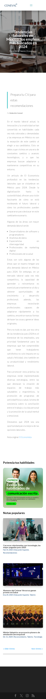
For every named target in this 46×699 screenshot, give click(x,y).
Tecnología (38, 637)
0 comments (31, 51)
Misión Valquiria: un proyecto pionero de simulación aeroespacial (21, 633)
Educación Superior (21, 550)
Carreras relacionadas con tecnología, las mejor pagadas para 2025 (22, 546)
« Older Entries (9, 649)
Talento (23, 51)
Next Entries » (37, 649)
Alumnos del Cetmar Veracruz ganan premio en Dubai (19, 591)
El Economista (25, 437)
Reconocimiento (20, 637)
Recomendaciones (10, 553)
